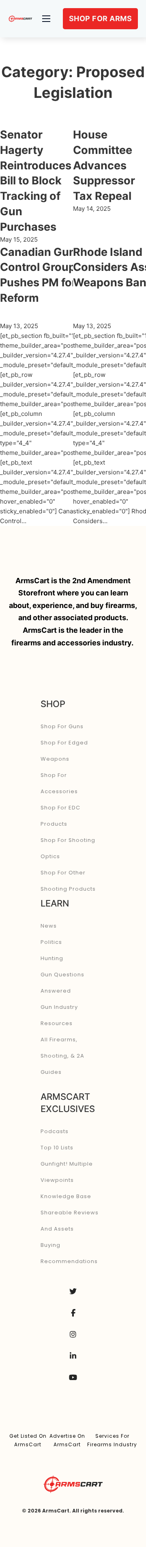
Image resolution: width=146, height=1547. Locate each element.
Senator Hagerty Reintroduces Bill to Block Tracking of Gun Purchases (35, 181)
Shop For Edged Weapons (64, 751)
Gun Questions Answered (62, 983)
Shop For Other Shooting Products (68, 881)
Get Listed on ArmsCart (28, 1439)
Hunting (52, 958)
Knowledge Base (66, 1196)
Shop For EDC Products (60, 816)
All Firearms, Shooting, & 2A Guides (62, 1056)
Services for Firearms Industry (112, 1439)
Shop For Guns (62, 726)
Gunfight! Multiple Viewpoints (67, 1172)
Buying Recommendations (69, 1253)
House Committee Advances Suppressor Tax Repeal (104, 165)
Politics (51, 942)
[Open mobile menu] (46, 18)
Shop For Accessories (59, 783)
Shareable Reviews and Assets (70, 1221)
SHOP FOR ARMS (100, 18)
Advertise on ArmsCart (67, 1439)
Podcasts (55, 1131)
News (49, 926)
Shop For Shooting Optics (68, 848)
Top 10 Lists (57, 1147)
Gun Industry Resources (59, 1015)
